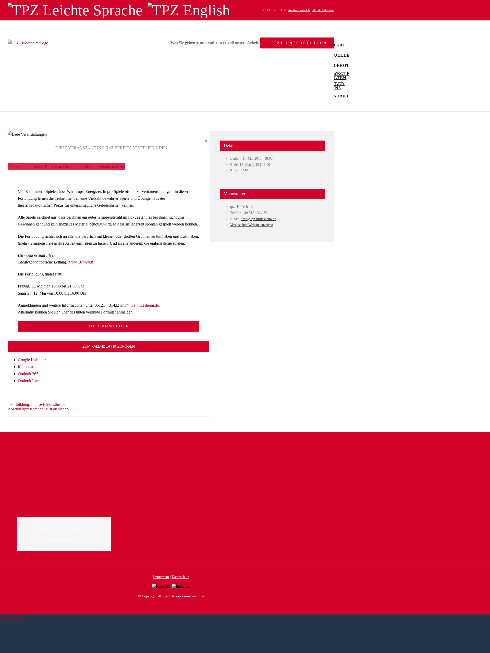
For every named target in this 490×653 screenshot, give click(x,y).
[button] (338, 106)
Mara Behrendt (80, 262)
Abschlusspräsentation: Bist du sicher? (38, 409)
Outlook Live (29, 381)
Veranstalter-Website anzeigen (251, 225)
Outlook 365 (28, 374)
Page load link (11, 618)
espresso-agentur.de (190, 596)
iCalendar (25, 367)
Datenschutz (180, 577)
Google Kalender (32, 360)
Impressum (161, 577)
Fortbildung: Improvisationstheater (38, 404)
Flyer (49, 255)
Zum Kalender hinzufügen (108, 346)
